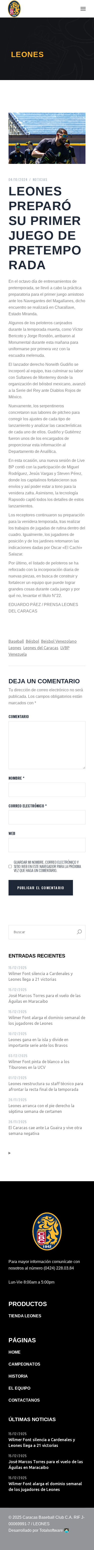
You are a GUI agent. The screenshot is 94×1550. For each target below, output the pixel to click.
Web (12, 833)
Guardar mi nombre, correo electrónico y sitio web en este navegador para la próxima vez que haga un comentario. (47, 866)
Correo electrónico (28, 805)
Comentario (19, 716)
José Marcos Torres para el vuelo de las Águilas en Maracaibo (45, 998)
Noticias (40, 179)
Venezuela (18, 654)
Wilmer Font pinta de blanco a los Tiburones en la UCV (39, 1064)
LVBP (64, 648)
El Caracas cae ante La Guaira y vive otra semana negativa (45, 1130)
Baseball (16, 641)
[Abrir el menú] (83, 8)
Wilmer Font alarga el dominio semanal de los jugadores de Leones (47, 1020)
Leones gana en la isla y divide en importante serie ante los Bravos (38, 1042)
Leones (15, 648)
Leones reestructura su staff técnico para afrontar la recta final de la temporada (46, 1086)
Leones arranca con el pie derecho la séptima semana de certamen (41, 1108)
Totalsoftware (51, 1530)
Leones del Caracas (40, 648)
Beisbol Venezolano (59, 641)
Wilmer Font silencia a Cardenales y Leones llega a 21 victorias (41, 976)
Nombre (16, 778)
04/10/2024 (18, 179)
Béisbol (32, 641)
